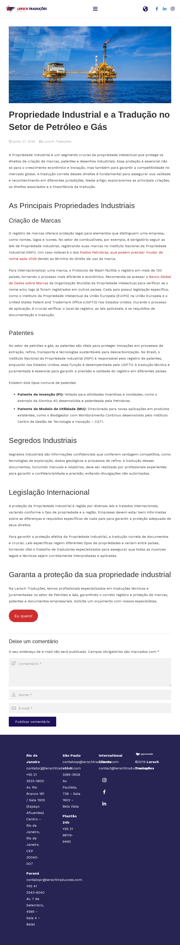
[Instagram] (172, 9)
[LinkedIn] (165, 9)
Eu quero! (23, 616)
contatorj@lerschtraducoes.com (53, 768)
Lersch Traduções (57, 141)
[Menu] (95, 8)
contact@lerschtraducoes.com (125, 768)
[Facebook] (157, 9)
